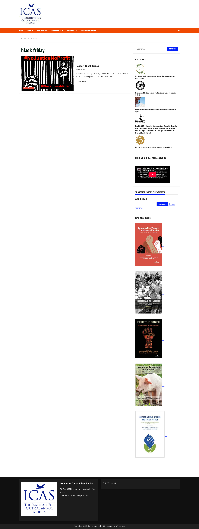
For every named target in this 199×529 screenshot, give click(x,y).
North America (29, 88)
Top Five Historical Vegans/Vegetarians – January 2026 (153, 147)
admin (79, 69)
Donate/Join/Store (88, 30)
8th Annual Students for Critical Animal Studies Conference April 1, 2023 (155, 77)
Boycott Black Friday (47, 73)
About (29, 30)
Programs (71, 30)
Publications (42, 30)
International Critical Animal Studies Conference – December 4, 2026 (155, 94)
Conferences (56, 30)
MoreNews (108, 526)
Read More (83, 81)
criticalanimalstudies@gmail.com (74, 495)
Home (21, 30)
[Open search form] (179, 30)
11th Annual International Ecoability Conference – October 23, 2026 (155, 110)
